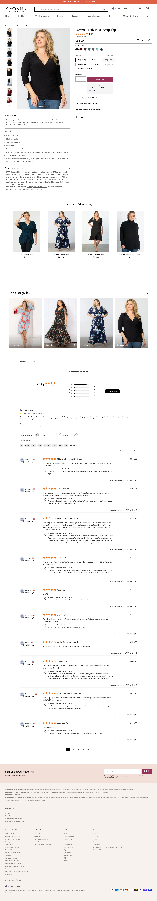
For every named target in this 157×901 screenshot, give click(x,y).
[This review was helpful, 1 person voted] (131, 653)
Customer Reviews (11, 858)
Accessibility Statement (12, 852)
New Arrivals (68, 855)
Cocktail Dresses (69, 836)
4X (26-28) (95, 65)
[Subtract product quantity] (84, 79)
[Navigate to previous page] (63, 749)
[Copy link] (109, 124)
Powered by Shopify (11, 892)
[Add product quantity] (77, 79)
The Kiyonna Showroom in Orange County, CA (107, 847)
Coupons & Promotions (100, 850)
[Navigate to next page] (94, 749)
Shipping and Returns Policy (37, 187)
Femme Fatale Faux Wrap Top (22, 26)
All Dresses (67, 834)
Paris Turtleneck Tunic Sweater (130, 255)
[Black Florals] (93, 49)
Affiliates (96, 839)
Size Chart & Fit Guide (12, 861)
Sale (65, 858)
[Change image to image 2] (9, 42)
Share (81, 117)
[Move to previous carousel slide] (141, 280)
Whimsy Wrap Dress (96, 255)
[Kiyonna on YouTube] (20, 880)
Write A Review (112, 391)
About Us (37, 834)
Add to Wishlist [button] (92, 97)
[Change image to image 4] (9, 62)
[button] (139, 8)
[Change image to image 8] (9, 101)
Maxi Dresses (68, 844)
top (66, 445)
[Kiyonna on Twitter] (10, 880)
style (54, 445)
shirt (39, 445)
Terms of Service (10, 850)
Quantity (78, 74)
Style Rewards (97, 834)
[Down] (9, 105)
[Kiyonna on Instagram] (16, 880)
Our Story (37, 836)
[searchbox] (27, 435)
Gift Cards (96, 836)
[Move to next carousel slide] (146, 279)
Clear (103, 9)
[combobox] (49, 435)
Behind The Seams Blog (41, 839)
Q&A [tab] (32, 361)
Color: (79, 46)
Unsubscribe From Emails (13, 863)
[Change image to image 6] (9, 82)
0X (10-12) (82, 60)
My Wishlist (97, 842)
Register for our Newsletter (43, 844)
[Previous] (55, 2)
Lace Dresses (68, 842)
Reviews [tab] (23, 361)
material (47, 445)
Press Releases (39, 842)
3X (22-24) (82, 65)
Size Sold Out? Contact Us (86, 68)
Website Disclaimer (11, 834)
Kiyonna (18, 890)
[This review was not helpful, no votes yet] (135, 480)
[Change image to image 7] (9, 92)
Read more (63, 530)
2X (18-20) (109, 60)
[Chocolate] (85, 49)
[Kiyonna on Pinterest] (13, 880)
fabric (27, 445)
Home (7, 26)
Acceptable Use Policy (12, 847)
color (33, 445)
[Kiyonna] (16, 9)
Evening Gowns (68, 839)
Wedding (66, 861)
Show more (74, 445)
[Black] (77, 49)
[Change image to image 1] (9, 32)
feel (60, 445)
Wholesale (96, 844)
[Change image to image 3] (9, 52)
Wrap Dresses (68, 847)
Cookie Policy (9, 844)
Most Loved (67, 852)
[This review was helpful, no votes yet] (131, 480)
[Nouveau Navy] (101, 49)
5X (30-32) (109, 65)
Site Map (8, 855)
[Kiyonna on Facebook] (6, 880)
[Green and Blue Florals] (97, 49)
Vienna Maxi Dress (61, 255)
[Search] (39, 9)
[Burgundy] (81, 49)
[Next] (102, 2)
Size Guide (110, 55)
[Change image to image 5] (9, 72)
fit (21, 445)
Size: (81, 55)
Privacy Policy (9, 842)
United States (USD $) (121, 8)
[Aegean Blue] (89, 49)
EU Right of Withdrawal (12, 839)
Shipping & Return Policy (12, 836)
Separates (67, 850)
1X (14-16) (95, 60)
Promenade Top (27, 255)
